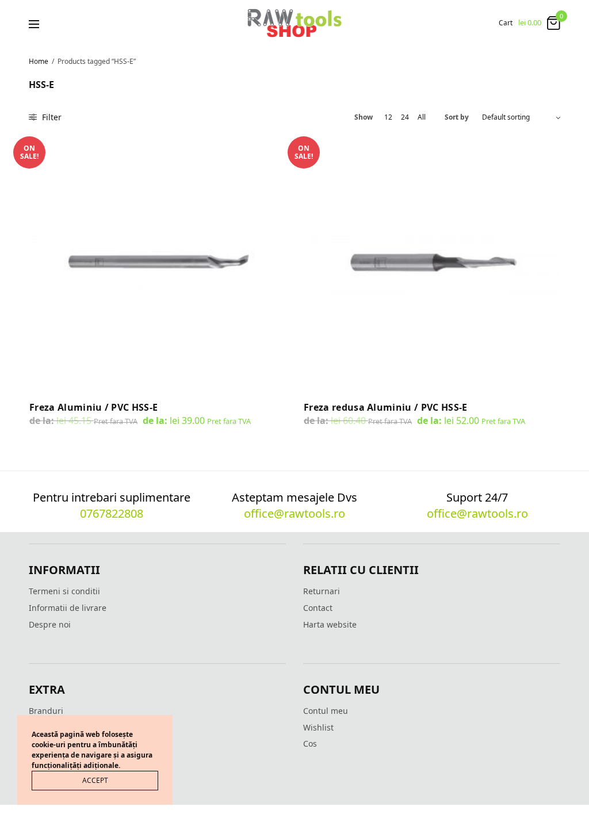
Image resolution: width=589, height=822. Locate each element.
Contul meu (325, 710)
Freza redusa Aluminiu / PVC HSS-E (386, 407)
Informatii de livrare (67, 607)
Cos (310, 743)
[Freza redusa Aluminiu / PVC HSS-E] (432, 261)
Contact (317, 607)
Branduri (46, 710)
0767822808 (111, 513)
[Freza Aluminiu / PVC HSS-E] (157, 261)
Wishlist (318, 727)
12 (388, 117)
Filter (51, 117)
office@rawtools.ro (294, 513)
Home (38, 61)
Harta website (330, 624)
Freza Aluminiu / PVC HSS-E (93, 407)
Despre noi (50, 624)
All (422, 117)
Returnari (321, 591)
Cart (505, 23)
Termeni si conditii (64, 591)
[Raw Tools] (294, 23)
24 (405, 117)
